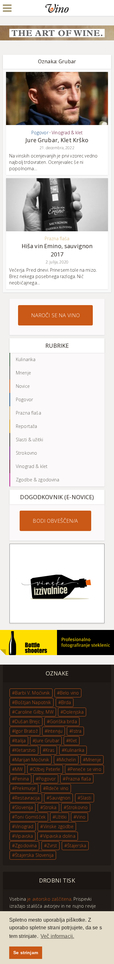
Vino (81, 817)
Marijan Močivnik (32, 760)
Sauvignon (59, 798)
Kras (50, 750)
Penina (22, 779)
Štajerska (76, 845)
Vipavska (24, 836)
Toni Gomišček (30, 817)
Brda (66, 702)
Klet (73, 740)
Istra (76, 731)
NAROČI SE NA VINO (55, 315)
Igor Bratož (26, 731)
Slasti (86, 798)
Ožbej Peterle (46, 769)
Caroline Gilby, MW (34, 712)
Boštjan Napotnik (33, 702)
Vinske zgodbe (58, 826)
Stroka (50, 807)
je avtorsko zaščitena (49, 899)
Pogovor (39, 132)
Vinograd (24, 826)
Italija (20, 740)
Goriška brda (63, 721)
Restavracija (27, 798)
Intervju (55, 731)
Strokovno (77, 807)
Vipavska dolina (59, 836)
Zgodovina (26, 845)
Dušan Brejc (27, 721)
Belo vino (69, 693)
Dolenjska (73, 712)
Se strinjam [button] (25, 952)
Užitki (60, 817)
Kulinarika (74, 750)
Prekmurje (25, 788)
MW (18, 769)
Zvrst (52, 845)
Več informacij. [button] (57, 936)
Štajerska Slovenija (34, 855)
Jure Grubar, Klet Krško (56, 140)
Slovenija (24, 807)
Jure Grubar (47, 740)
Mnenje (93, 760)
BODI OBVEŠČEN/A (55, 520)
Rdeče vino (57, 788)
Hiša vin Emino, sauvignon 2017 (57, 250)
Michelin (67, 760)
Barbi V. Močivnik (32, 693)
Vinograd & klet (67, 132)
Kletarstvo (25, 750)
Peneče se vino (85, 769)
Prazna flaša (57, 238)
